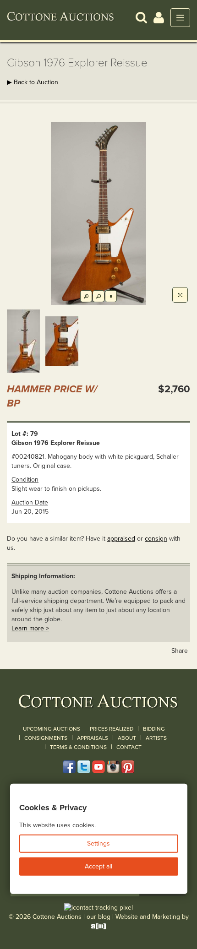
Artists (156, 738)
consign (156, 538)
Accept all (98, 866)
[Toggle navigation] (180, 17)
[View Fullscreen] (180, 295)
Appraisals (92, 738)
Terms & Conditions (78, 747)
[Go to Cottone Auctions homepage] (61, 17)
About (127, 738)
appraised (121, 538)
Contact (129, 747)
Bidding (154, 729)
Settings (98, 843)
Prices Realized (111, 729)
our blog (98, 917)
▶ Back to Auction (32, 82)
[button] (141, 17)
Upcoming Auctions (51, 729)
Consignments (45, 738)
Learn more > (30, 628)
